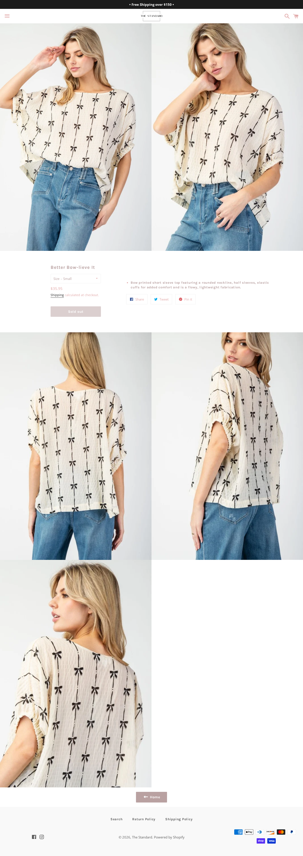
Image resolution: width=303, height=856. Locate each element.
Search (116, 819)
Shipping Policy (179, 819)
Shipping (57, 295)
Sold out (75, 311)
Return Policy (143, 819)
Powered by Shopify (169, 837)
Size (56, 278)
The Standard (142, 837)
